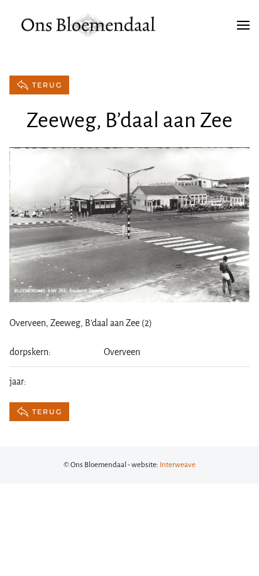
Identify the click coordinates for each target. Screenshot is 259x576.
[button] (243, 25)
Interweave (178, 465)
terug (47, 85)
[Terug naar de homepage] (88, 25)
